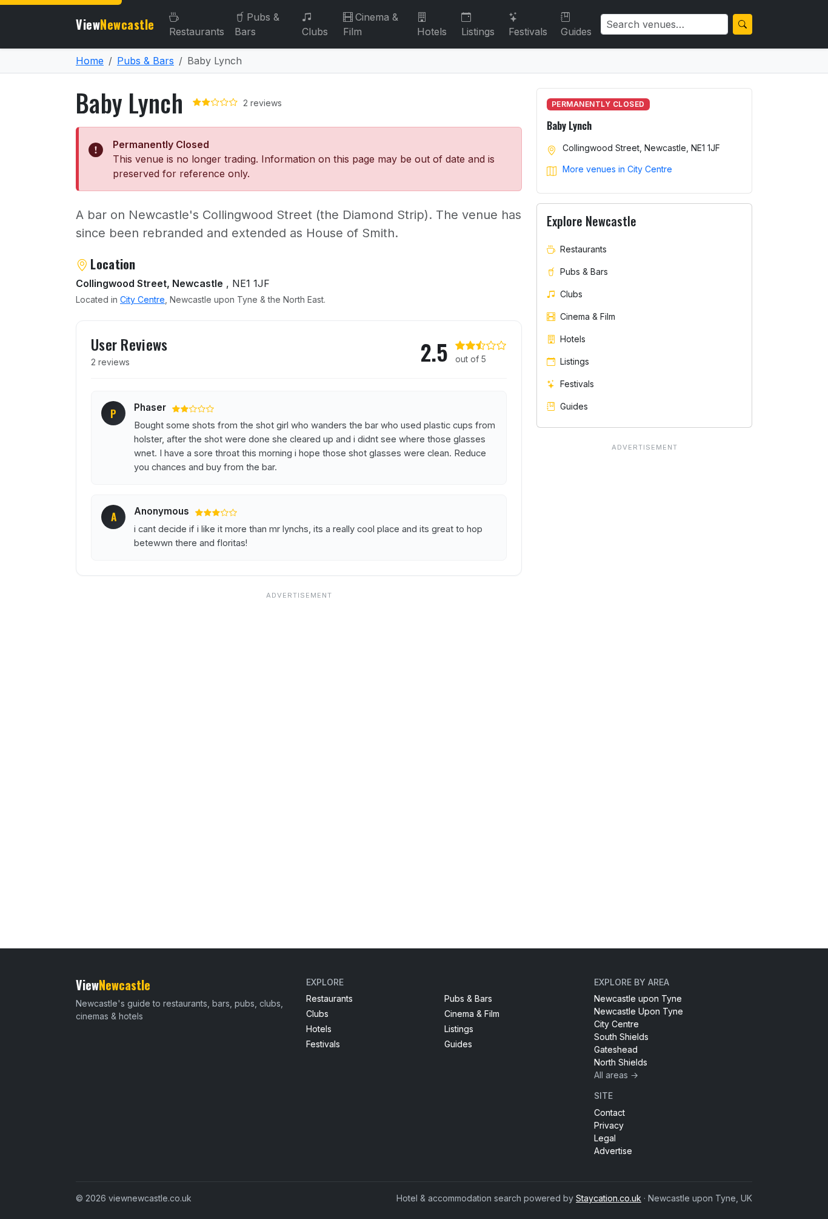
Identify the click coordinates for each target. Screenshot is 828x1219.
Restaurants (196, 31)
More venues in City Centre (617, 169)
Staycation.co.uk (608, 1198)
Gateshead (616, 1049)
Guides (576, 31)
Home (90, 61)
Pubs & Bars (257, 24)
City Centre (142, 299)
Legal (605, 1138)
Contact (609, 1112)
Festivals (528, 31)
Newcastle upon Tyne (638, 998)
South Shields (621, 1037)
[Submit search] (742, 24)
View (115, 24)
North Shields (620, 1062)
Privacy (609, 1125)
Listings (478, 31)
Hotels (432, 31)
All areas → (616, 1075)
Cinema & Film (370, 24)
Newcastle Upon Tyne (638, 1011)
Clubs (315, 31)
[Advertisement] (299, 745)
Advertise (613, 1151)
